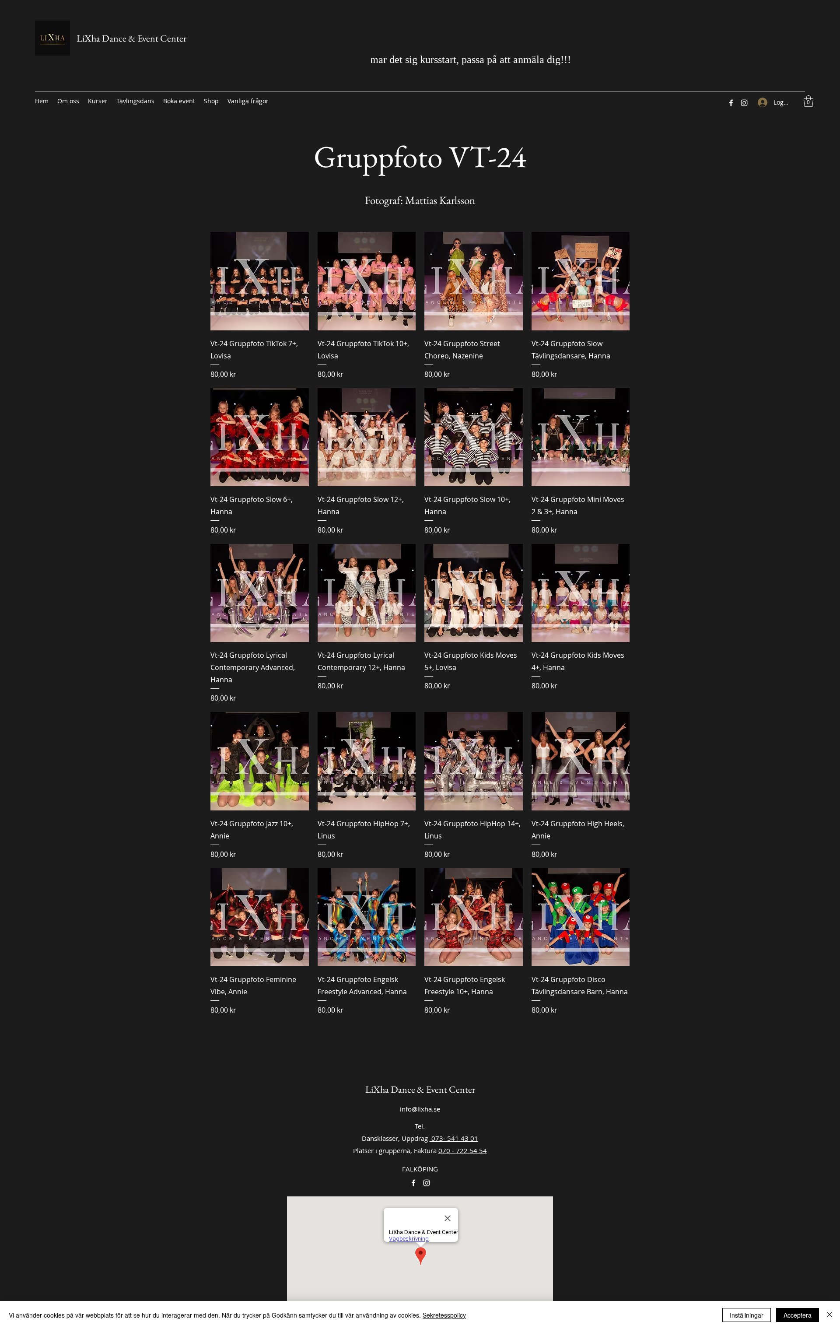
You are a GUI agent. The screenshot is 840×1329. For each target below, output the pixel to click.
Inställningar (746, 1315)
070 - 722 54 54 (462, 1150)
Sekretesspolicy (444, 1315)
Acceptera (798, 1315)
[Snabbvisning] (259, 281)
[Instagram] (744, 102)
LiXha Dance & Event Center (131, 38)
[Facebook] (731, 102)
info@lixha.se (420, 1109)
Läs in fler (420, 1040)
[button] (808, 101)
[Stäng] (829, 1315)
